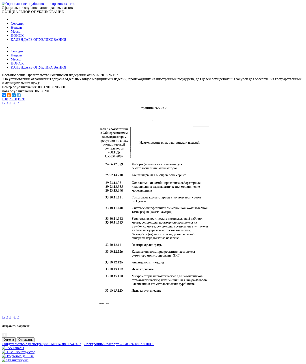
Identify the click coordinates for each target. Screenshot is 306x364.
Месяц (16, 31)
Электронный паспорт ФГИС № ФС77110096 (119, 344)
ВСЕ (21, 99)
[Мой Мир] (14, 95)
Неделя (16, 27)
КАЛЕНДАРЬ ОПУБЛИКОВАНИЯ (38, 39)
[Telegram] (19, 95)
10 (6, 99)
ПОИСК (17, 35)
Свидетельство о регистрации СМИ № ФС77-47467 (41, 344)
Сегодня (17, 23)
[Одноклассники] (9, 95)
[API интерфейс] (15, 360)
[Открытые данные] (18, 356)
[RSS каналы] (13, 348)
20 (11, 99)
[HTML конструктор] (18, 352)
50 (15, 99)
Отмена (9, 339)
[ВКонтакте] (4, 95)
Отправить (25, 339)
